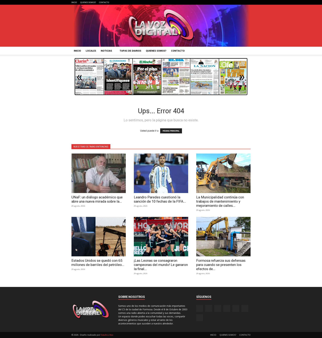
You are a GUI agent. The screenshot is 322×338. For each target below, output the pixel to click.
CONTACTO (104, 2)
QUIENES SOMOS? (88, 2)
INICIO (74, 2)
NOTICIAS (106, 50)
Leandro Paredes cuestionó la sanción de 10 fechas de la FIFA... (160, 199)
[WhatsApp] (242, 2)
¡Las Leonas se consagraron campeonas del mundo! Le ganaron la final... (161, 265)
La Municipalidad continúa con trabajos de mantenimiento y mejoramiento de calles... (220, 201)
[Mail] (225, 2)
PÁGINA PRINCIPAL (171, 131)
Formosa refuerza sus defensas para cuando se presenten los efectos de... (221, 265)
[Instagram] (220, 2)
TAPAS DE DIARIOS (130, 50)
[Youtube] (248, 2)
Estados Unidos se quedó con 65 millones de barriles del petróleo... (97, 263)
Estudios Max (107, 334)
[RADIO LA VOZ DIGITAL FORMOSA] (161, 26)
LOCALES (91, 50)
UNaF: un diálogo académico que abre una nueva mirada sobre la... (97, 199)
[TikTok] (231, 2)
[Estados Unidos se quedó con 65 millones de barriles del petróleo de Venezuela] (98, 236)
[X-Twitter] (236, 2)
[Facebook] (214, 2)
